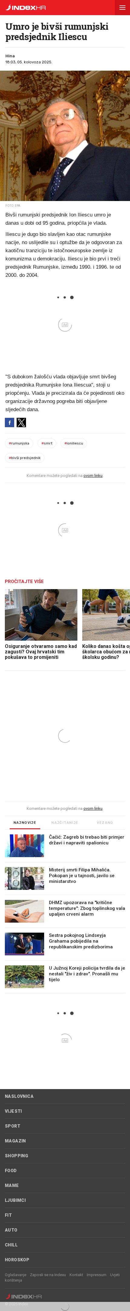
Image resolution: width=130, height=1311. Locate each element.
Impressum (96, 1274)
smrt (46, 443)
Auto (11, 1230)
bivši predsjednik (25, 458)
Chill (11, 1244)
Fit (8, 1215)
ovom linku (92, 475)
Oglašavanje (15, 1274)
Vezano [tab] (105, 823)
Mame (12, 1185)
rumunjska (19, 443)
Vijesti (13, 1111)
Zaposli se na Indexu (48, 1274)
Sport (12, 1126)
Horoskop (17, 1259)
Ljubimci (15, 1200)
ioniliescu (73, 443)
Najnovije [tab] (25, 823)
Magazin (15, 1140)
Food (11, 1170)
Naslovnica (19, 1096)
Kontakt (76, 1274)
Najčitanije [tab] (64, 823)
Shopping (16, 1155)
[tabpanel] (65, 913)
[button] (122, 7)
